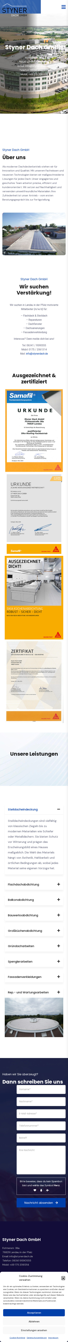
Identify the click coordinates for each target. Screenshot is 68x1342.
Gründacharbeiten (21, 946)
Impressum (53, 1337)
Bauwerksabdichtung (23, 915)
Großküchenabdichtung (25, 931)
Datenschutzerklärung (37, 1337)
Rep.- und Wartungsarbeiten (28, 992)
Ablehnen (34, 1321)
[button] (63, 1278)
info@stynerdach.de (37, 353)
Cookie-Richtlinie (17, 1337)
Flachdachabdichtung (23, 884)
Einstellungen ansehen (34, 1330)
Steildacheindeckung (23, 809)
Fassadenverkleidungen (24, 977)
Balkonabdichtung (21, 900)
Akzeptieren (34, 1312)
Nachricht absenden (38, 1203)
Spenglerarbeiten (20, 962)
